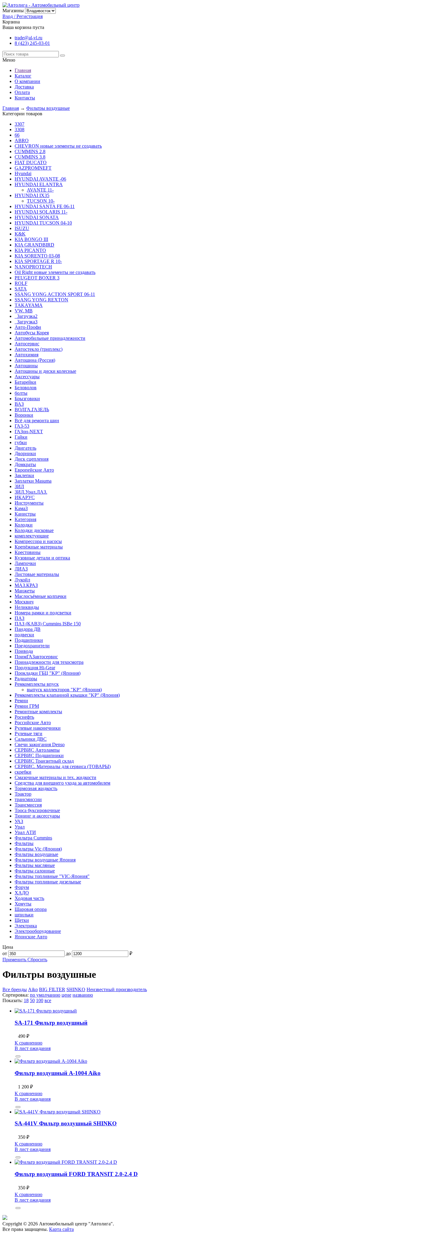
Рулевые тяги (28, 733)
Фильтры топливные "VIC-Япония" (52, 876)
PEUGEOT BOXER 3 (37, 277)
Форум (22, 887)
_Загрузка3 (26, 321)
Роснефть (24, 717)
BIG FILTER (52, 989)
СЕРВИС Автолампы (37, 750)
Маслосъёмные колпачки (40, 596)
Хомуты (23, 903)
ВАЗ (19, 404)
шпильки (24, 914)
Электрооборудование (38, 931)
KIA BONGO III (31, 239)
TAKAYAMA (29, 305)
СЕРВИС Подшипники (39, 755)
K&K (20, 233)
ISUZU (22, 228)
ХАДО (22, 892)
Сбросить (37, 959)
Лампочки (25, 563)
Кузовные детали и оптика (42, 557)
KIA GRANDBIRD (34, 244)
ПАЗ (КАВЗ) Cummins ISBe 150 (48, 623)
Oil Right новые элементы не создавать (55, 272)
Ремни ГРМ (27, 706)
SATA (21, 288)
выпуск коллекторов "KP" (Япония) (64, 689)
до (68, 953)
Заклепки (24, 475)
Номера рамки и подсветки (43, 612)
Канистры (25, 513)
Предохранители (32, 645)
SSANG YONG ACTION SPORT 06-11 (55, 294)
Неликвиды (27, 607)
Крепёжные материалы (39, 546)
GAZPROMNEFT (33, 168)
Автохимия (26, 354)
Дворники (25, 453)
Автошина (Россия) (35, 360)
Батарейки (25, 382)
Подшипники (29, 640)
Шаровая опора (31, 909)
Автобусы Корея (32, 332)
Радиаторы (26, 678)
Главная (23, 70)
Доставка (24, 86)
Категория (25, 519)
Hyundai (23, 173)
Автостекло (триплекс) (38, 349)
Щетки (22, 920)
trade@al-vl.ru (28, 37)
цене (66, 995)
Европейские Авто (34, 470)
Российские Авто (33, 722)
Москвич (24, 601)
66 (17, 135)
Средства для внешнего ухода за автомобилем (62, 783)
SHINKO (75, 989)
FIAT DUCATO (31, 162)
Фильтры (24, 843)
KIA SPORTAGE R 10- (38, 261)
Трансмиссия (28, 804)
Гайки (21, 437)
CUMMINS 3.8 (30, 157)
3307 (19, 124)
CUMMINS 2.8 (30, 151)
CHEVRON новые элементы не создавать (58, 146)
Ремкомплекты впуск (37, 684)
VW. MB (24, 310)
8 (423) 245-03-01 (32, 43)
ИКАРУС (25, 497)
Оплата (22, 92)
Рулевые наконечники (38, 728)
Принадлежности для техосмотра (49, 662)
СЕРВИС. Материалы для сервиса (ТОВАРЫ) (63, 766)
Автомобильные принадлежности (50, 338)
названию (83, 995)
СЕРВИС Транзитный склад (44, 761)
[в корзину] (18, 1056)
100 (39, 1000)
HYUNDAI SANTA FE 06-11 (45, 206)
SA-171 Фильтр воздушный (51, 1022)
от (4, 953)
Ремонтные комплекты (38, 711)
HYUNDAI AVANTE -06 (40, 179)
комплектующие (32, 535)
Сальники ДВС (31, 739)
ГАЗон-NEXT (29, 431)
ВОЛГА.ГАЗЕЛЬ (32, 409)
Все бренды (14, 989)
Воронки (24, 415)
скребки (23, 772)
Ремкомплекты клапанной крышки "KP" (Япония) (67, 695)
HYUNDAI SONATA (37, 217)
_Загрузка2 (26, 316)
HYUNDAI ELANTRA (39, 184)
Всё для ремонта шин (37, 420)
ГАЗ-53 (22, 426)
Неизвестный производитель (117, 989)
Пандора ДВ (28, 629)
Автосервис (27, 343)
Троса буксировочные (37, 810)
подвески (24, 634)
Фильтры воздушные (48, 108)
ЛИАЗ (21, 568)
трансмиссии (28, 799)
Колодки (24, 524)
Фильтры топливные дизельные (48, 881)
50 (32, 1000)
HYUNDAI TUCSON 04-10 (43, 222)
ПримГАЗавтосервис (36, 656)
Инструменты (29, 502)
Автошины (26, 365)
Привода (24, 651)
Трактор (23, 793)
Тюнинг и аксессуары (37, 815)
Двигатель (25, 448)
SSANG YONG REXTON (41, 299)
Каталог (23, 75)
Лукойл (22, 579)
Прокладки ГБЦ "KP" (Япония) (47, 673)
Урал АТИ (25, 832)
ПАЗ (19, 618)
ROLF (21, 283)
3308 (19, 129)
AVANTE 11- (40, 189)
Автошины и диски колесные (45, 371)
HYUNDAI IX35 (32, 195)
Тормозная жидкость (36, 788)
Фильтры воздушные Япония (45, 859)
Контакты (25, 97)
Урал (20, 826)
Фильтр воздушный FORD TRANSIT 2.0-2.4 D (76, 1174)
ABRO (22, 140)
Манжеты (25, 590)
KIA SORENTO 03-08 (37, 255)
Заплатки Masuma (33, 481)
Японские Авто (31, 936)
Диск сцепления (31, 459)
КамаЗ (21, 508)
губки (21, 442)
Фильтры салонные (35, 870)
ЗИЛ (19, 486)
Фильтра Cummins (33, 837)
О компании (27, 81)
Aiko (33, 989)
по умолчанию (45, 995)
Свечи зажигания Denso (40, 744)
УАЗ (19, 821)
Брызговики (27, 398)
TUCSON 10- (41, 200)
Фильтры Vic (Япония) (38, 848)
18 (26, 1000)
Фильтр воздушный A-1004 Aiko (58, 1073)
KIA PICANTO (30, 250)
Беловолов (26, 387)
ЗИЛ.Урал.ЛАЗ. (31, 491)
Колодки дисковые (34, 530)
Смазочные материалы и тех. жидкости (55, 777)
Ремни (21, 700)
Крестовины (28, 552)
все (47, 1000)
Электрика (26, 925)
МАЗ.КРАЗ (26, 585)
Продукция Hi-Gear (35, 667)
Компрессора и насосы (38, 541)
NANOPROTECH (33, 266)
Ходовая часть (29, 898)
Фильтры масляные (35, 865)
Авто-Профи (28, 327)
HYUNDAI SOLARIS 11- (41, 211)
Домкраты (25, 464)
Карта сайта (61, 1229)
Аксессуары (27, 376)
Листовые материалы (37, 574)
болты (21, 393)
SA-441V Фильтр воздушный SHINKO (66, 1123)
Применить (14, 959)
